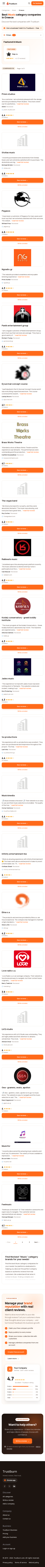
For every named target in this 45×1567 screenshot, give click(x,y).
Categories (6, 10)
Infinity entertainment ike (14, 854)
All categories (8, 1496)
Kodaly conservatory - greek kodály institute (19, 618)
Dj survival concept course (15, 384)
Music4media (8, 795)
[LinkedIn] (14, 1486)
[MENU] (4, 3)
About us (6, 1515)
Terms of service (21, 1562)
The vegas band (9, 500)
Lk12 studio (7, 1029)
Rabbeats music (9, 559)
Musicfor (6, 1146)
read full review (23, 104)
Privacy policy (8, 1562)
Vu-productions (9, 737)
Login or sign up (9, 1548)
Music (14, 10)
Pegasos (6, 211)
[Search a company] (29, 3)
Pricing (5, 1533)
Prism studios (8, 94)
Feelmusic (7, 1204)
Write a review (22, 127)
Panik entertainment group (15, 325)
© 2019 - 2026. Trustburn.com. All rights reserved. (21, 1558)
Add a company (9, 1504)
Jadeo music (8, 678)
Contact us (7, 1519)
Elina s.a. (6, 912)
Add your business (10, 1537)
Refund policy (34, 1562)
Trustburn (10, 1471)
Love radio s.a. (9, 970)
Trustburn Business (10, 1530)
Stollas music (8, 152)
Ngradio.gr (7, 269)
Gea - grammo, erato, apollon (16, 1087)
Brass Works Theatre (12, 442)
